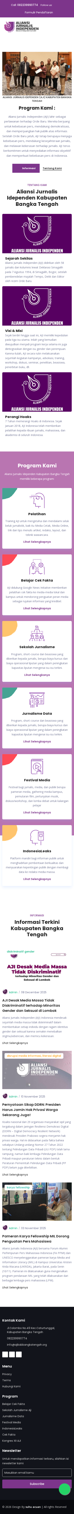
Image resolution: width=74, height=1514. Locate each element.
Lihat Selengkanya (37, 675)
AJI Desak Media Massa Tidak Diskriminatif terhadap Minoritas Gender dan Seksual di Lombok (31, 1005)
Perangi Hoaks (18, 417)
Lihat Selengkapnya (37, 542)
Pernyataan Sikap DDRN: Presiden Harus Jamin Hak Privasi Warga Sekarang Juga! (31, 1109)
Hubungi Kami (11, 1386)
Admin (13, 992)
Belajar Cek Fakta (13, 1404)
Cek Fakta (8, 1435)
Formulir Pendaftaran (39, 12)
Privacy (7, 1374)
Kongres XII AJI (11, 1441)
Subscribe (37, 1484)
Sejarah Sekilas (19, 258)
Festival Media (11, 1422)
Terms (6, 1380)
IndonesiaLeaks (12, 1428)
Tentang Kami (52, 168)
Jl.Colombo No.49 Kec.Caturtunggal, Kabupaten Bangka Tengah (31, 1330)
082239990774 (27, 5)
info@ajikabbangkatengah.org (27, 1345)
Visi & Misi (14, 330)
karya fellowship (18, 1187)
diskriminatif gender (21, 951)
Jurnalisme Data (13, 1416)
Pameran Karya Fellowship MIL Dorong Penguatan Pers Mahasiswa (35, 1239)
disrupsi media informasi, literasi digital (34, 1056)
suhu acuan (33, 1507)
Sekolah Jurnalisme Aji (16, 1410)
